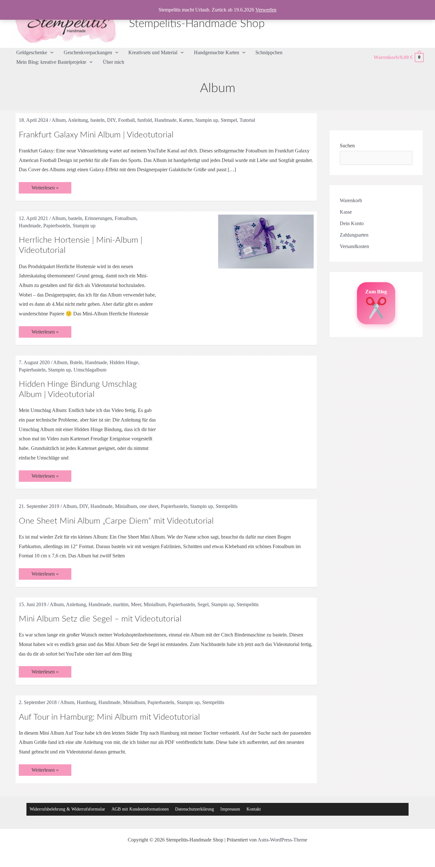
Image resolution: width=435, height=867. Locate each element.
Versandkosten (354, 246)
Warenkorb (351, 200)
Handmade (165, 120)
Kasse (346, 212)
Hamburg (86, 702)
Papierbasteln (56, 225)
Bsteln (76, 362)
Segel (203, 604)
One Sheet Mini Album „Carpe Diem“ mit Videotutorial (116, 521)
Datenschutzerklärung (194, 809)
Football (126, 120)
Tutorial (247, 120)
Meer (136, 604)
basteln (97, 120)
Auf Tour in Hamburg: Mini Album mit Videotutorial (109, 717)
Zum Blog (376, 291)
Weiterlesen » (45, 189)
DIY (111, 120)
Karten (186, 120)
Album (59, 120)
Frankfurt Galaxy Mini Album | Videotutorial (96, 135)
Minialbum (126, 506)
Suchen (347, 145)
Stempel (229, 120)
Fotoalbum (125, 218)
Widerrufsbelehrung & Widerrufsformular (67, 809)
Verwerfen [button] (265, 9)
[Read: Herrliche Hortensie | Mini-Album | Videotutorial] (266, 241)
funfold (144, 120)
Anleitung (78, 120)
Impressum (230, 809)
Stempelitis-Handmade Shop (197, 23)
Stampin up (206, 120)
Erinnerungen (98, 218)
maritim (120, 604)
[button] (50, 52)
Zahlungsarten (354, 235)
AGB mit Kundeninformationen (140, 809)
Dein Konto (352, 223)
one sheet (148, 506)
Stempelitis (227, 506)
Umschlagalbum (90, 369)
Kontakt (253, 809)
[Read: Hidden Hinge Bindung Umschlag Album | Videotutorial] (266, 389)
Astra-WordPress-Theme (282, 839)
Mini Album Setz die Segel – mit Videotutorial (100, 619)
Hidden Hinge (124, 362)
